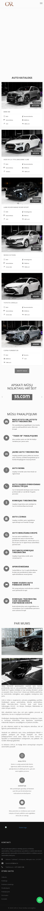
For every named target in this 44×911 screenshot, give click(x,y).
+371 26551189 (19, 867)
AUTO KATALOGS (22, 77)
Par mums (5, 895)
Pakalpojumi (6, 892)
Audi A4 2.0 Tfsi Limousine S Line (16, 159)
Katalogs (4, 881)
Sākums (4, 877)
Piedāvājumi (6, 888)
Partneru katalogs (8, 884)
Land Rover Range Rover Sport (16, 207)
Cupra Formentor (11, 350)
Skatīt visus (22, 371)
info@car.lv (14, 863)
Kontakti (4, 899)
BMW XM (7, 112)
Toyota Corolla (10, 303)
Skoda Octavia (10, 255)
